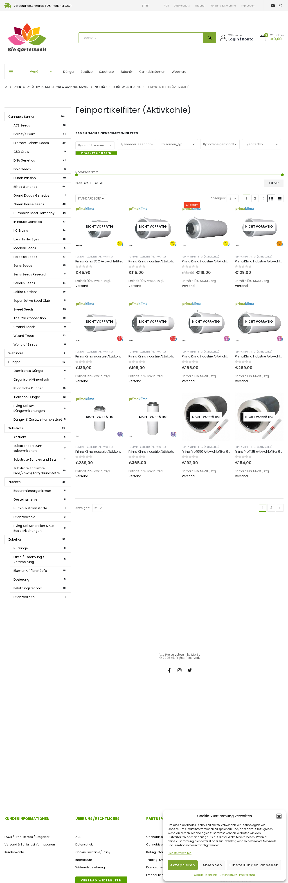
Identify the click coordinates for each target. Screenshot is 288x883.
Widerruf (200, 5)
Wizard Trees (40, 335)
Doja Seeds (40, 169)
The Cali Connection (40, 318)
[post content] (99, 226)
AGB (166, 5)
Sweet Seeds (40, 309)
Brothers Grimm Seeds (40, 143)
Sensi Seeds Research (40, 274)
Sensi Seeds (40, 265)
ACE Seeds (40, 125)
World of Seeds (40, 344)
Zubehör (126, 71)
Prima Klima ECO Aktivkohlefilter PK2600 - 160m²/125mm (116, 261)
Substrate (106, 71)
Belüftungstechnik (40, 588)
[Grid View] (271, 198)
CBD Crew (40, 151)
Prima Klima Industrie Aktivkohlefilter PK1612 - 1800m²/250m (172, 451)
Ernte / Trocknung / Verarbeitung (40, 559)
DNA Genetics (40, 160)
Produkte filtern (96, 153)
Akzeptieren (182, 865)
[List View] (280, 198)
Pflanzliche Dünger (40, 388)
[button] (279, 816)
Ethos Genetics (40, 186)
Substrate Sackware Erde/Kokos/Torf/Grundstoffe (40, 470)
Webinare (179, 71)
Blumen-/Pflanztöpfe (40, 570)
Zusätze (87, 71)
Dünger (68, 71)
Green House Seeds (40, 204)
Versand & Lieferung (223, 5)
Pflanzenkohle (40, 517)
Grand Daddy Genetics (40, 195)
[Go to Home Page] (5, 86)
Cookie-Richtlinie (205, 875)
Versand (81, 286)
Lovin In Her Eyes (40, 239)
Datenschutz (228, 875)
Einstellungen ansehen (254, 865)
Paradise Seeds (40, 257)
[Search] (209, 38)
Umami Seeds (40, 327)
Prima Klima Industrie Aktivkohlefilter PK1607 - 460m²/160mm (120, 356)
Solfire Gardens (40, 292)
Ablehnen (212, 865)
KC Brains (40, 230)
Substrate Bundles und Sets (40, 459)
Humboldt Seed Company (40, 213)
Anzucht (40, 437)
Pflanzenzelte (40, 597)
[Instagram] (280, 6)
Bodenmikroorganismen (40, 490)
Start (145, 5)
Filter (274, 183)
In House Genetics (40, 222)
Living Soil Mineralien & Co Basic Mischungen (40, 528)
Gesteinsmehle (40, 499)
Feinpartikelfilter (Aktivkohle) (94, 256)
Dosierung (40, 579)
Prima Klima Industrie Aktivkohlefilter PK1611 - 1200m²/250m (118, 451)
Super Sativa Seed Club (40, 300)
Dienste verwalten (179, 853)
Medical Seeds (40, 248)
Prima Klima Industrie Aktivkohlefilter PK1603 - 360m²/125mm (173, 261)
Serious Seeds (40, 283)
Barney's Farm (40, 134)
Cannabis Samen (152, 71)
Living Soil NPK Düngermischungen (40, 408)
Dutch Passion (40, 178)
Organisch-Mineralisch (40, 379)
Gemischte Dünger (40, 370)
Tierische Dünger (40, 397)
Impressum (247, 875)
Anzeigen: (218, 198)
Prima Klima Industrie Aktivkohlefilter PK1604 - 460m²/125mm (227, 261)
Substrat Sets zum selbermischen (40, 448)
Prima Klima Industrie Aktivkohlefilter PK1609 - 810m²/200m (225, 356)
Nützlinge (40, 548)
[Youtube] (273, 6)
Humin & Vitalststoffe (40, 508)
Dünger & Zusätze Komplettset (40, 419)
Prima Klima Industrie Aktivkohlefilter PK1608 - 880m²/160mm (173, 356)
